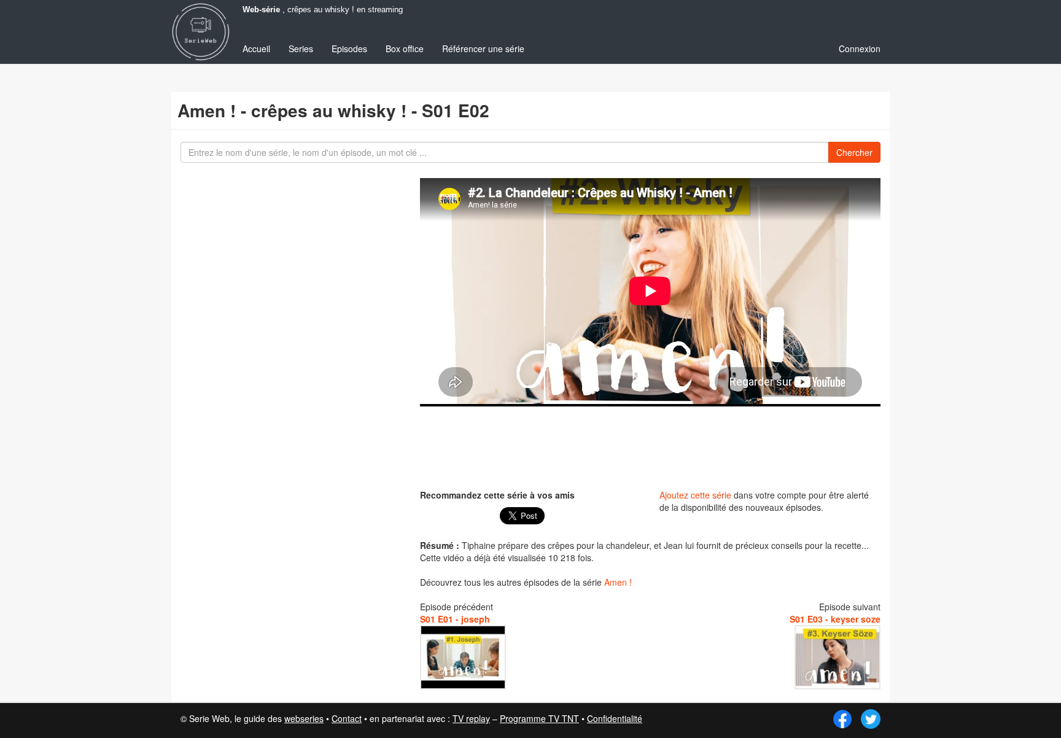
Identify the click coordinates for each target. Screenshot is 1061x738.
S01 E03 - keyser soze (835, 619)
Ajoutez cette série (695, 495)
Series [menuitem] (301, 48)
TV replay (471, 718)
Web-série (261, 10)
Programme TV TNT (539, 718)
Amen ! (618, 582)
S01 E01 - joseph (455, 619)
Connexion (859, 48)
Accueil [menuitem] (256, 48)
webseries (304, 718)
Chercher (854, 152)
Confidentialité (614, 718)
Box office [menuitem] (405, 48)
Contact (347, 718)
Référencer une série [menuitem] (483, 48)
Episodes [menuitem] (349, 48)
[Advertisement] (650, 446)
